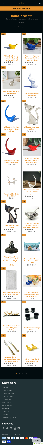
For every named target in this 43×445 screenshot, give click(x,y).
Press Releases (7, 390)
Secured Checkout (8, 393)
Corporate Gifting (7, 396)
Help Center (6, 408)
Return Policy (6, 402)
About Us (5, 387)
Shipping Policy (7, 405)
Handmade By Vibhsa (9, 418)
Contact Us (5, 411)
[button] (8, 62)
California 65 (6, 414)
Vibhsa (8, 435)
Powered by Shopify (16, 435)
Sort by (21, 23)
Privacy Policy (6, 399)
